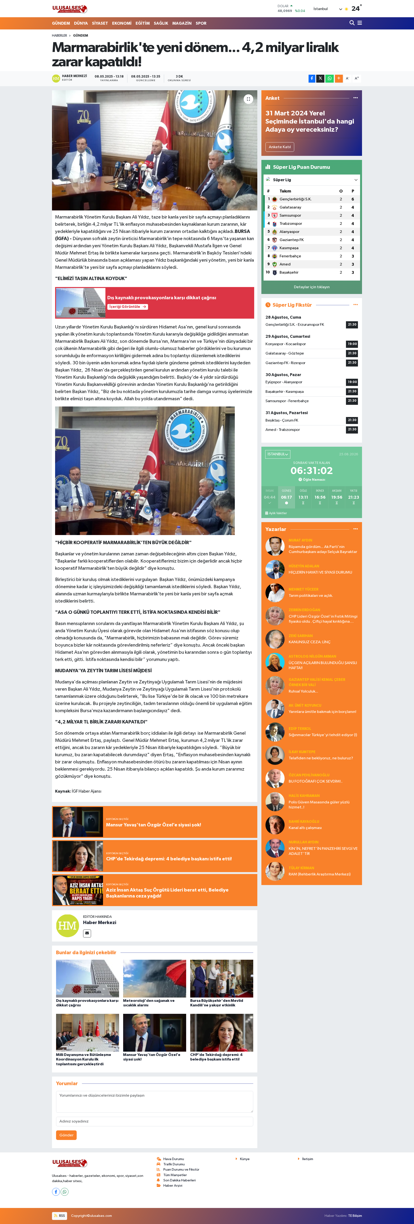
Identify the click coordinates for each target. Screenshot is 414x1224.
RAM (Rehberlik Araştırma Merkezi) (320, 874)
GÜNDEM (61, 23)
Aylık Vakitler (278, 513)
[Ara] (353, 23)
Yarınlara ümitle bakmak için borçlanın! (322, 712)
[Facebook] (56, 1192)
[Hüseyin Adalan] (275, 569)
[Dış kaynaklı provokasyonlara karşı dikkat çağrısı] (87, 978)
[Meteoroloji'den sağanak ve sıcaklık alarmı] (154, 978)
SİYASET (100, 23)
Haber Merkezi (99, 922)
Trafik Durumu (174, 1164)
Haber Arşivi (172, 1185)
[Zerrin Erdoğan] (275, 616)
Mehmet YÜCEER (303, 589)
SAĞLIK (161, 23)
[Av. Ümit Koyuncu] (275, 709)
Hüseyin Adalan (304, 566)
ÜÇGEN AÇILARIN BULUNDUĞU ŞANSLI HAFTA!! (323, 665)
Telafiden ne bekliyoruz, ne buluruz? (321, 758)
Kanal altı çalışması (305, 828)
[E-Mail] (87, 933)
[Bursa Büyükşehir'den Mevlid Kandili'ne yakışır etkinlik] (221, 978)
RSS (61, 1216)
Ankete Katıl (280, 147)
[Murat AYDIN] (275, 546)
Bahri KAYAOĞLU (304, 822)
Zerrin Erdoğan (304, 610)
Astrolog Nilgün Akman (312, 656)
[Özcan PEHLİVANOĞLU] (275, 778)
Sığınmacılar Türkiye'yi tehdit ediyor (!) (323, 735)
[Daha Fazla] (339, 79)
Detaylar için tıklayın (312, 287)
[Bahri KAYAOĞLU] (275, 825)
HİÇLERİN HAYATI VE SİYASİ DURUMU (320, 572)
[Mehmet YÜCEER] (275, 593)
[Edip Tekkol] (275, 732)
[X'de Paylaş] (320, 79)
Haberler (59, 35)
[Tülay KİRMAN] (275, 871)
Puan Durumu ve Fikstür (181, 1169)
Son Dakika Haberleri (179, 1180)
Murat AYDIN (300, 540)
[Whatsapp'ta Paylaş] (329, 79)
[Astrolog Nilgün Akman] (275, 662)
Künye (245, 1159)
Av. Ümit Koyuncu (305, 705)
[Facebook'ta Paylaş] (312, 79)
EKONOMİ (122, 23)
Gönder (66, 1135)
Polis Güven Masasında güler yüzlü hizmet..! (319, 804)
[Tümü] (355, 98)
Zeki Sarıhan (301, 636)
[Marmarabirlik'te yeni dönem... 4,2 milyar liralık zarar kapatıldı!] (154, 150)
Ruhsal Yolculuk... (303, 691)
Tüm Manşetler (175, 1175)
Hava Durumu (173, 1159)
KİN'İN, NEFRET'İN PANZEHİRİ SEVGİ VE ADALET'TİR (323, 851)
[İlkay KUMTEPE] (275, 755)
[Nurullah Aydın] (275, 848)
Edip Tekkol (300, 729)
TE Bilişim (355, 1216)
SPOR (201, 23)
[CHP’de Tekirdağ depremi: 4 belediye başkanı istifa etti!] (221, 1033)
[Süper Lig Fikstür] (355, 305)
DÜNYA (81, 23)
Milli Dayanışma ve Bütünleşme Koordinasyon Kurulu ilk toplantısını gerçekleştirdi (83, 1059)
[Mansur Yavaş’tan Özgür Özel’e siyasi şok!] (154, 1033)
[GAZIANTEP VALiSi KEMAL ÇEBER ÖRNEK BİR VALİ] (275, 685)
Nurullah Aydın (303, 842)
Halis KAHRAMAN (304, 796)
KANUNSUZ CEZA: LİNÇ (310, 642)
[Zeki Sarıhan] (275, 639)
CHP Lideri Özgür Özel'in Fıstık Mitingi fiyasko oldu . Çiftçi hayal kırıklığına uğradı (323, 619)
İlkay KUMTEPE (302, 752)
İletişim (307, 1159)
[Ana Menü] (359, 23)
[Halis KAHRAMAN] (275, 802)
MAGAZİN (182, 23)
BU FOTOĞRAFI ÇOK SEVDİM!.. (316, 781)
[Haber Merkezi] (67, 926)
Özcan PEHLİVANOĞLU (309, 775)
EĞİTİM (143, 23)
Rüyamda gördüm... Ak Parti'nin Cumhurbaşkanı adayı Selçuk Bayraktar (323, 549)
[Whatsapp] (65, 1192)
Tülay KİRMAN (301, 868)
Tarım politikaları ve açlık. (311, 596)
